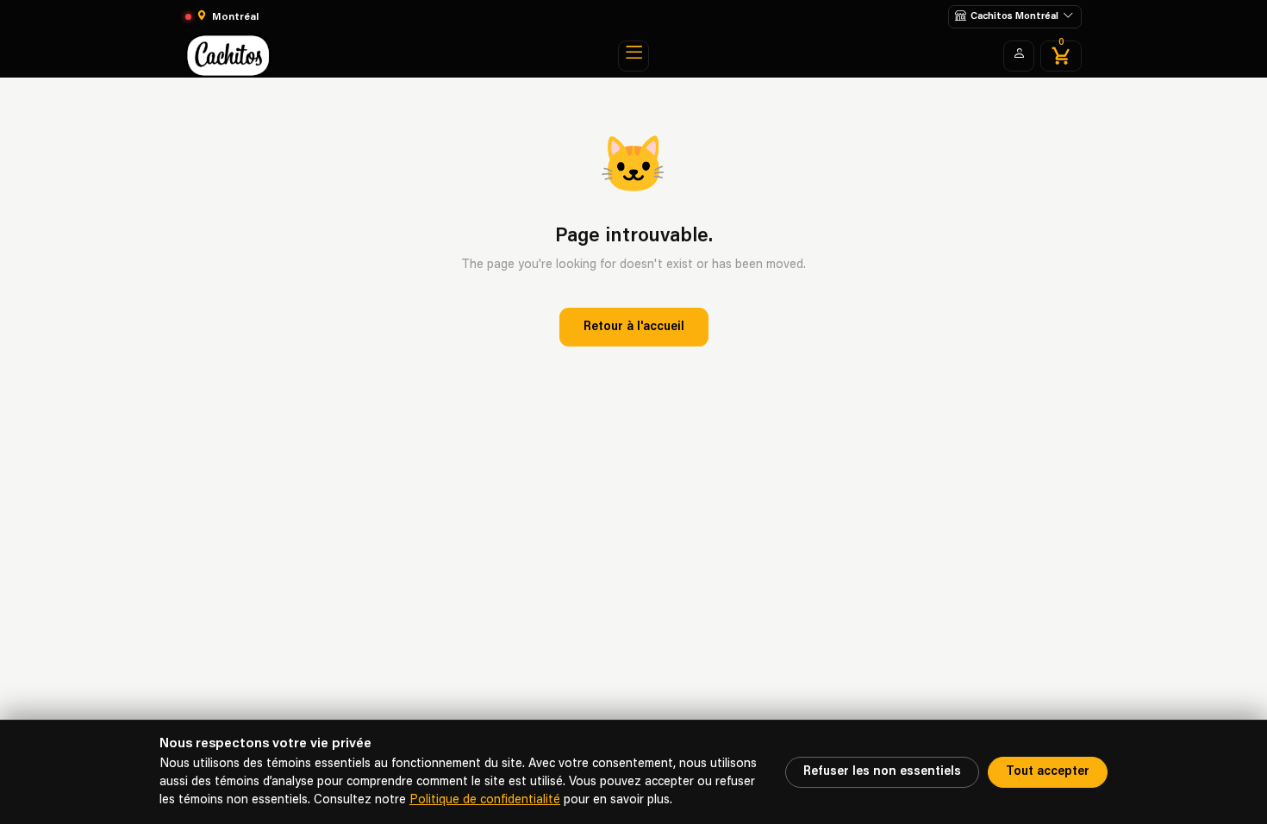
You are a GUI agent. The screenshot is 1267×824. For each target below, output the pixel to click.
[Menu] (633, 56)
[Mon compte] (1018, 56)
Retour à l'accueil (634, 327)
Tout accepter (1047, 771)
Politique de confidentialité (484, 800)
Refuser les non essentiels (882, 771)
